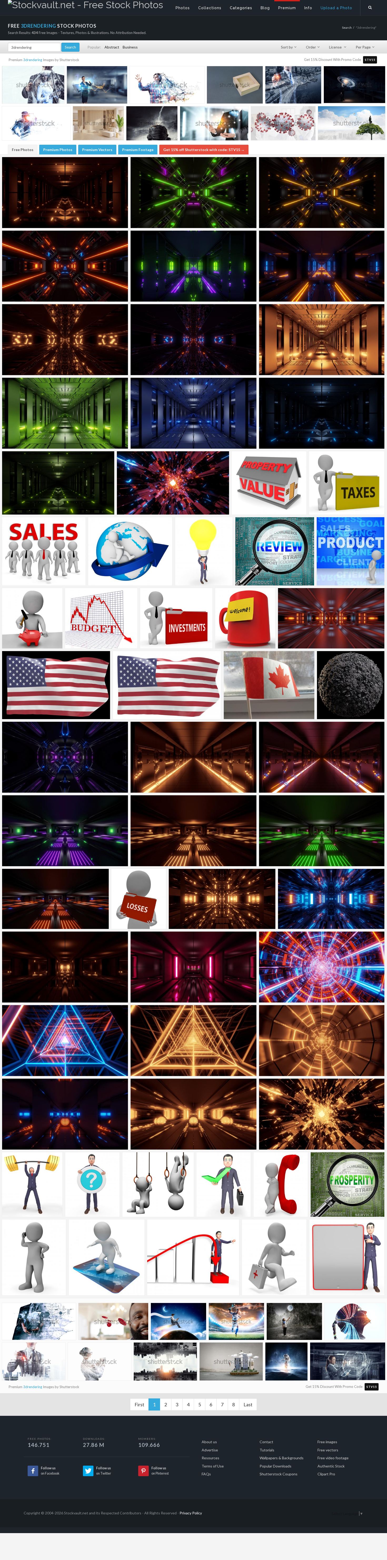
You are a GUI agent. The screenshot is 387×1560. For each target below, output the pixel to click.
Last (248, 1404)
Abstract (112, 47)
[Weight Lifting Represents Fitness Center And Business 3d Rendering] (32, 1184)
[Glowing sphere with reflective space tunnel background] (65, 1114)
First (139, 1404)
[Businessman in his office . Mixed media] (354, 86)
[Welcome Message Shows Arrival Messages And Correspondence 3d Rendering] (245, 618)
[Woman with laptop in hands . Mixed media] (97, 86)
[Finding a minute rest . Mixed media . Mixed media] (351, 124)
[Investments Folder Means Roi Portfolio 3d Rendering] (176, 618)
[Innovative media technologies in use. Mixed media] (347, 1363)
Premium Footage (137, 149)
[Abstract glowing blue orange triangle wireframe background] (65, 1040)
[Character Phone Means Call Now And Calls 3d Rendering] (281, 1184)
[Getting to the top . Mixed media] (151, 124)
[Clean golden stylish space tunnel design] (193, 757)
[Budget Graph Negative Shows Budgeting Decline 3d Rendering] (101, 618)
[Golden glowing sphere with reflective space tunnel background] (193, 1114)
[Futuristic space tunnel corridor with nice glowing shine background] (173, 483)
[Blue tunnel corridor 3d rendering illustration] (193, 413)
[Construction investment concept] (293, 86)
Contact (266, 1442)
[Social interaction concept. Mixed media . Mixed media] (214, 124)
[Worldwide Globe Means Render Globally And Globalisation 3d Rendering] (130, 551)
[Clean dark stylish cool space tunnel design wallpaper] (321, 757)
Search (347, 28)
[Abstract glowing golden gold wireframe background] (321, 1040)
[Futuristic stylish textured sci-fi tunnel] (193, 339)
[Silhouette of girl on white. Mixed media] (355, 1322)
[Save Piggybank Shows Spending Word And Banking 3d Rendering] (32, 618)
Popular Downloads (275, 1466)
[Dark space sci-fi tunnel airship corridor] (321, 192)
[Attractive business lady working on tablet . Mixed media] (33, 86)
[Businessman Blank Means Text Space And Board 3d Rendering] (346, 1257)
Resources (210, 1458)
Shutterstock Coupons (278, 1474)
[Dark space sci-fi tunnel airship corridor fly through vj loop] (65, 266)
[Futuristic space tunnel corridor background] (321, 1114)
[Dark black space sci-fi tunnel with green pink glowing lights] (321, 830)
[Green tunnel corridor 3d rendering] (58, 483)
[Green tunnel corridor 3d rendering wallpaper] (65, 413)
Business (130, 47)
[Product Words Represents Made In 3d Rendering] (350, 551)
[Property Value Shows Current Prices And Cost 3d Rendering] (269, 483)
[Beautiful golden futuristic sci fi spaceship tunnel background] (222, 899)
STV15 (370, 59)
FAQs (206, 1474)
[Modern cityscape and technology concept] (165, 1363)
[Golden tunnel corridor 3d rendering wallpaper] (321, 339)
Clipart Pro (326, 1474)
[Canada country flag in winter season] (269, 685)
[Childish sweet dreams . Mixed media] (294, 1323)
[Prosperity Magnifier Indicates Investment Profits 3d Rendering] (347, 1184)
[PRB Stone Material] (350, 685)
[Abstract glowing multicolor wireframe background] (321, 967)
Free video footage (333, 1458)
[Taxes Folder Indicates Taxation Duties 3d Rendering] (346, 483)
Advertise (210, 1450)
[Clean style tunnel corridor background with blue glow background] (331, 618)
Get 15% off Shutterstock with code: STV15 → (204, 149)
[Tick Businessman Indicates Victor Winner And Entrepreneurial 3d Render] (223, 1184)
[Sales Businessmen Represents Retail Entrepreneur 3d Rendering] (44, 551)
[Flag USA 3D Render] (56, 685)
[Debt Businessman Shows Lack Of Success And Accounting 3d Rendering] (193, 1257)
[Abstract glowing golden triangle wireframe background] (193, 1040)
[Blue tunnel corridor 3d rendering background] (321, 413)
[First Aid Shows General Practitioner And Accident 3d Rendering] (274, 1257)
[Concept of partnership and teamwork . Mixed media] (39, 1323)
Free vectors (327, 1450)
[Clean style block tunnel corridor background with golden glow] (65, 967)
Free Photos (22, 149)
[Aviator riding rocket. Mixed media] (178, 1323)
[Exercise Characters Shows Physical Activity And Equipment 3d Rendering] (158, 1184)
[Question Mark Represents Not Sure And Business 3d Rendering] (92, 1184)
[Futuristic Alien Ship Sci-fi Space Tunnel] (65, 757)
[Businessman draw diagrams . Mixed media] (33, 1363)
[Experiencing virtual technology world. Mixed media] (167, 86)
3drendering (32, 60)
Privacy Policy (191, 1513)
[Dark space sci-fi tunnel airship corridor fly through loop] (193, 192)
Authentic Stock (331, 1466)
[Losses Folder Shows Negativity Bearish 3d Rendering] (138, 899)
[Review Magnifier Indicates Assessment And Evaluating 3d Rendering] (274, 551)
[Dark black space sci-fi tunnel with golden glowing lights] (193, 830)
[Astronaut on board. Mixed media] (286, 1362)
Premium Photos (57, 149)
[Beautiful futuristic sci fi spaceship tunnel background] (331, 899)
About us (209, 1442)
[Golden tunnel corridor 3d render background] (65, 192)
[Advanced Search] (370, 6)
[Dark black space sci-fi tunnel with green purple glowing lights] (65, 830)
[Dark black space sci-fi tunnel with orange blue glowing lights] (55, 899)
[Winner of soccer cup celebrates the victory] (236, 1323)
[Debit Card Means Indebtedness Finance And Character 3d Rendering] (107, 1257)
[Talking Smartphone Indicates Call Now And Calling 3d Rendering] (34, 1257)
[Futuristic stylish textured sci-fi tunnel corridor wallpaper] (65, 339)
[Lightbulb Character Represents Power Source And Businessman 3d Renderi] (204, 551)
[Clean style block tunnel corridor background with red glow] (193, 967)
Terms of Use (213, 1466)
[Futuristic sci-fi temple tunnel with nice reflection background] (193, 266)
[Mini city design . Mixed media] (231, 1363)
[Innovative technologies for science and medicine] (99, 1363)
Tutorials (267, 1450)
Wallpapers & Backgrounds (282, 1458)
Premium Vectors (97, 149)
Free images (327, 1442)
